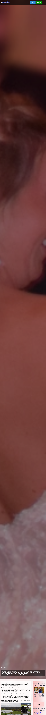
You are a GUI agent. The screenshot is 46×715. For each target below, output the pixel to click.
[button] (26, 708)
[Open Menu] (44, 2)
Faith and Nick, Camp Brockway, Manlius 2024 (39, 700)
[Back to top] (43, 712)
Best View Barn (17, 683)
